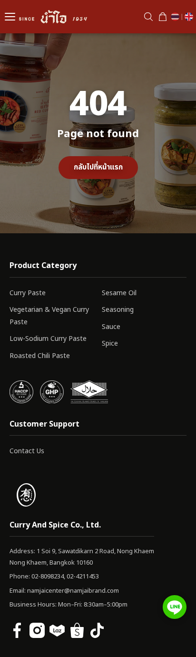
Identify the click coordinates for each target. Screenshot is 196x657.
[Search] (148, 17)
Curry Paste (28, 293)
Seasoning (118, 310)
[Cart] (163, 17)
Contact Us (27, 451)
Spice (110, 343)
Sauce (111, 327)
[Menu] (10, 17)
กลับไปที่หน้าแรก (98, 167)
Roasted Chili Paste (40, 356)
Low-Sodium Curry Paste (48, 339)
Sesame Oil (119, 293)
